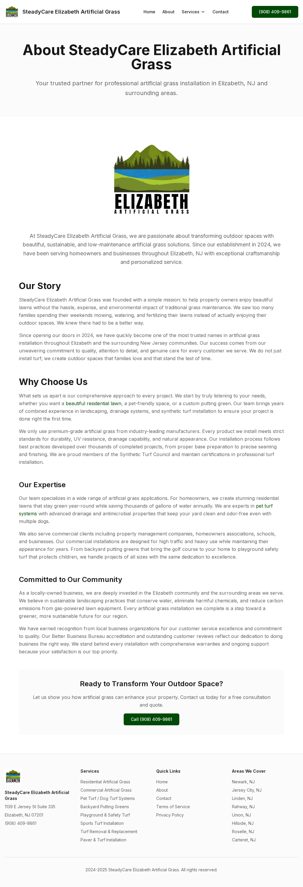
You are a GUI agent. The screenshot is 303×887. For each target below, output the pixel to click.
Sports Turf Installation (102, 823)
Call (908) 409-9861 (151, 719)
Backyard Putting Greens (104, 806)
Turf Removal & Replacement (108, 831)
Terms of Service (173, 806)
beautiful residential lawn (93, 403)
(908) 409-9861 (275, 11)
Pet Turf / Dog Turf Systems (107, 798)
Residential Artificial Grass (105, 781)
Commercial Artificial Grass (106, 790)
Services (190, 11)
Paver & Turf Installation (103, 839)
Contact (220, 11)
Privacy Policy (170, 814)
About (168, 11)
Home (149, 11)
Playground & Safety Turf (105, 814)
